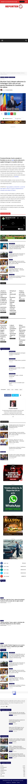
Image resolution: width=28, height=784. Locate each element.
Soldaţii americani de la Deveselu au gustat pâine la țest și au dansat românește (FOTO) (17, 255)
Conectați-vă (23, 566)
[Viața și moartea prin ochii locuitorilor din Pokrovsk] (22, 287)
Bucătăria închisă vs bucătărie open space (16, 383)
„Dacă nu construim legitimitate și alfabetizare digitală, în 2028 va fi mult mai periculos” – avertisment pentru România (3, 300)
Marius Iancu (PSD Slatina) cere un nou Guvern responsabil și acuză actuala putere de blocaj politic (16, 728)
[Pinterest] (11, 113)
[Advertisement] (14, 24)
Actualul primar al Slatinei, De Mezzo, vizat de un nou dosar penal (17, 276)
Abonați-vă (23, 576)
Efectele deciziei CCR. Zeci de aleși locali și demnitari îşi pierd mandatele (17, 713)
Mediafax (16, 176)
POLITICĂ (6, 77)
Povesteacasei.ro (5, 348)
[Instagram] (3, 706)
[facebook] (13, 416)
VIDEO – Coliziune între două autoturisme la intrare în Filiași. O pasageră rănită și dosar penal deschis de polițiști (17, 748)
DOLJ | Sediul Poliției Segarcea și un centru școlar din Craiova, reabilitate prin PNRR (12, 645)
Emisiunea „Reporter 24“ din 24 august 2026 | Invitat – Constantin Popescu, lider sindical (16, 270)
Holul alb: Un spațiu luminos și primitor (17, 360)
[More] (20, 395)
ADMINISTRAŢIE (12, 243)
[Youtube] (7, 706)
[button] (2, 40)
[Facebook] (5, 113)
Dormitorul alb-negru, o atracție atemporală (16, 376)
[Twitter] (8, 113)
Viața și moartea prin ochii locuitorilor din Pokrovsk (22, 295)
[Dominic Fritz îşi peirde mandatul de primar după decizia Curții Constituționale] (4, 722)
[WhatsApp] (14, 113)
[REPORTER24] (14, 6)
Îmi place (24, 563)
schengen (16, 389)
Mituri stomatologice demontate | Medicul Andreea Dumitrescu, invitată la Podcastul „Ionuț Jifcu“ (22, 334)
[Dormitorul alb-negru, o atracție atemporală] (4, 376)
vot (13, 160)
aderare (8, 389)
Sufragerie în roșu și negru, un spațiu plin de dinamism (17, 368)
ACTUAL (2, 77)
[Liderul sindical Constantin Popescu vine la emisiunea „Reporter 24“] (13, 322)
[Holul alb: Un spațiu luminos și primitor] (4, 361)
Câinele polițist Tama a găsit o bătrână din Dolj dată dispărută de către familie (12, 623)
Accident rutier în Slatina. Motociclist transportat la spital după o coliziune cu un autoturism (17, 456)
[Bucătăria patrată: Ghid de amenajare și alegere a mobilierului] (4, 354)
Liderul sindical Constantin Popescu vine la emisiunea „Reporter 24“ (13, 331)
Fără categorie (11, 274)
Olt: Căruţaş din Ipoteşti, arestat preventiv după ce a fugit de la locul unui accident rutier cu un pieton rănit (17, 755)
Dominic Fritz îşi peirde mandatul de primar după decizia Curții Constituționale (17, 721)
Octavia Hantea (9, 89)
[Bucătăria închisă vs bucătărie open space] (4, 384)
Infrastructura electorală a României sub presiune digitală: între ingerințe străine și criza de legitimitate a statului (13, 301)
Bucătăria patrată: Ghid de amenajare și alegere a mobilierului (17, 353)
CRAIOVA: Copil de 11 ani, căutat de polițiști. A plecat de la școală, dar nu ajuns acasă (12, 600)
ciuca (12, 389)
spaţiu (21, 389)
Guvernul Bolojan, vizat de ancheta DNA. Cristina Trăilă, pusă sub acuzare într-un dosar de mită (17, 262)
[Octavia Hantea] (1, 90)
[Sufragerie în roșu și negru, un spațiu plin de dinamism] (4, 369)
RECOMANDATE (12, 77)
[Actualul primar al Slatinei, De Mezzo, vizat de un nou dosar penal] (4, 277)
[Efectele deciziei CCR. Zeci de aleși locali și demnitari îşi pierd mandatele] (4, 715)
